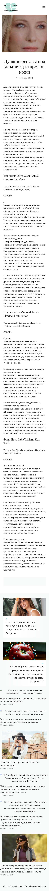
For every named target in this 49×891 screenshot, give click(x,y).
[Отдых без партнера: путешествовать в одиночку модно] (24, 757)
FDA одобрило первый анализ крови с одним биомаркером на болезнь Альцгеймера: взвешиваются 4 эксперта (22, 789)
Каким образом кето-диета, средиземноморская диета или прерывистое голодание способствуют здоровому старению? (25, 674)
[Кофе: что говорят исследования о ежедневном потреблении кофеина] (24, 693)
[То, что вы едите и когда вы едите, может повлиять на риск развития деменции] (24, 714)
